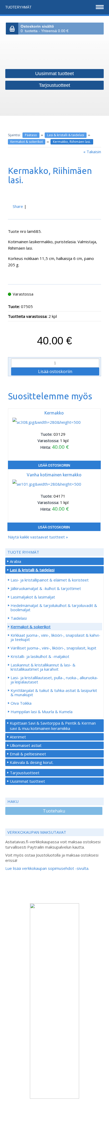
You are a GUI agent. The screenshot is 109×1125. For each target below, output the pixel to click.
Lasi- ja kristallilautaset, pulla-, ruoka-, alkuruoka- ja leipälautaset (54, 680)
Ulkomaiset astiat (26, 745)
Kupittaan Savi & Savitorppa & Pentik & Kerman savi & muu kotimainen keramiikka (53, 725)
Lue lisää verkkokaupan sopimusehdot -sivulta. (47, 868)
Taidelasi (19, 618)
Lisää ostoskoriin (54, 465)
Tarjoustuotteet (24, 772)
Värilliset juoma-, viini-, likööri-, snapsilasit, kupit (53, 648)
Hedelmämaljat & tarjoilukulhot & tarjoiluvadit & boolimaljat (54, 607)
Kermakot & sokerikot (26, 141)
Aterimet (18, 736)
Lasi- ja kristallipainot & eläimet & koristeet (50, 580)
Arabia (15, 561)
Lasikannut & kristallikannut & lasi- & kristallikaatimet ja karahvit (43, 667)
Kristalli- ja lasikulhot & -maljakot (40, 656)
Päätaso (31, 135)
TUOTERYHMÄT (19, 7)
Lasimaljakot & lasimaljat (33, 597)
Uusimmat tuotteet (27, 781)
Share (18, 206)
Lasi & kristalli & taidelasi (65, 135)
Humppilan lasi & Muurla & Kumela (41, 711)
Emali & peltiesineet (28, 753)
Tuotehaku (54, 811)
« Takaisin (92, 151)
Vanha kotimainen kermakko (54, 474)
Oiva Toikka (21, 703)
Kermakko (54, 412)
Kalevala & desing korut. (31, 762)
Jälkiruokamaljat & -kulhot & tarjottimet (46, 588)
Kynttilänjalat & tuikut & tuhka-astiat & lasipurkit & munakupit (54, 692)
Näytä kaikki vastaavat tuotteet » (38, 537)
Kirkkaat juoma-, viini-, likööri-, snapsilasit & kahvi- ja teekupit (55, 637)
